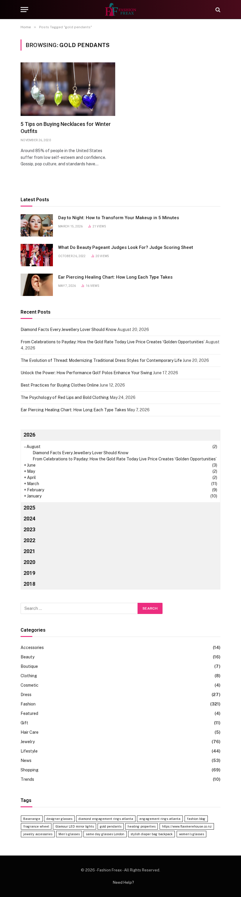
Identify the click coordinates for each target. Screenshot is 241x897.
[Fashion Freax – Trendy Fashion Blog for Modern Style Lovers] (120, 9)
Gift (24, 722)
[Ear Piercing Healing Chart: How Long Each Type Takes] (37, 285)
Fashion (28, 704)
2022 (29, 540)
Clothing (29, 675)
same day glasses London (105, 834)
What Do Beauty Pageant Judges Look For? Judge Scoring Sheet (125, 247)
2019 (29, 573)
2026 (29, 435)
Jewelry (28, 741)
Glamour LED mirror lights (74, 826)
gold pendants (110, 826)
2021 (29, 551)
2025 (29, 508)
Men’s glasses (69, 834)
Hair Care (30, 732)
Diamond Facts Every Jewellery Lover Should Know (68, 329)
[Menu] (24, 9)
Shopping (30, 770)
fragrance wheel (36, 826)
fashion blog (196, 819)
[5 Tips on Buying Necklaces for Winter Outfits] (68, 89)
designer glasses (59, 819)
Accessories (32, 647)
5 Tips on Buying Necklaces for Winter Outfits (66, 127)
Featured (29, 713)
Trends (27, 779)
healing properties (141, 826)
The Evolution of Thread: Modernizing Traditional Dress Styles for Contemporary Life (101, 360)
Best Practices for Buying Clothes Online (60, 385)
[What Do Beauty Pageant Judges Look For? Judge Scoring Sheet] (37, 255)
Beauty (27, 657)
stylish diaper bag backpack (151, 834)
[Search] (217, 9)
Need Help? (123, 882)
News (26, 760)
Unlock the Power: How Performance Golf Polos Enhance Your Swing (86, 372)
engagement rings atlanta (159, 819)
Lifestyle (29, 751)
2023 (29, 529)
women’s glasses (191, 834)
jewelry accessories (37, 834)
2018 (29, 584)
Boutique (29, 666)
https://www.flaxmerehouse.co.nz (187, 826)
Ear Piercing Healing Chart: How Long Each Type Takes (115, 277)
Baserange (31, 819)
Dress (26, 694)
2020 (29, 562)
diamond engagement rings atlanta (105, 819)
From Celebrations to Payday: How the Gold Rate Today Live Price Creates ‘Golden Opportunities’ (113, 342)
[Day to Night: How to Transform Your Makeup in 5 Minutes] (37, 225)
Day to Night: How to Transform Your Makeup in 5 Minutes (118, 217)
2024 (29, 518)
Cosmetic (30, 685)
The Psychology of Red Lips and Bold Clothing (65, 397)
